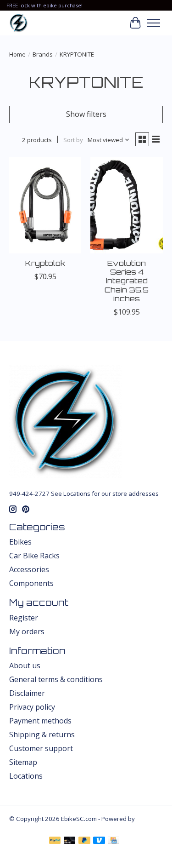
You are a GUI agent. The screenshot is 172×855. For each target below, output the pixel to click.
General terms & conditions (56, 679)
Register (23, 618)
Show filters (86, 114)
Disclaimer (27, 693)
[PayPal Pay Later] (84, 841)
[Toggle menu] (153, 23)
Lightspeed (25, 827)
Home (17, 54)
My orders (26, 631)
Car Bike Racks (34, 556)
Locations (26, 776)
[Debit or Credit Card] (70, 841)
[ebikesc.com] (18, 22)
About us (24, 665)
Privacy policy (32, 707)
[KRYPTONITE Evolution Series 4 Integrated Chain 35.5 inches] (126, 205)
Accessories (29, 569)
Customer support (41, 748)
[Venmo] (99, 841)
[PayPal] (55, 841)
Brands (43, 54)
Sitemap (23, 762)
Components (31, 583)
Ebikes (20, 542)
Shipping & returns (42, 734)
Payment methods (40, 721)
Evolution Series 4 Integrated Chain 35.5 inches (127, 280)
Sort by (73, 140)
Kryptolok (45, 263)
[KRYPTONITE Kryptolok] (45, 205)
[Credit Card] (113, 841)
